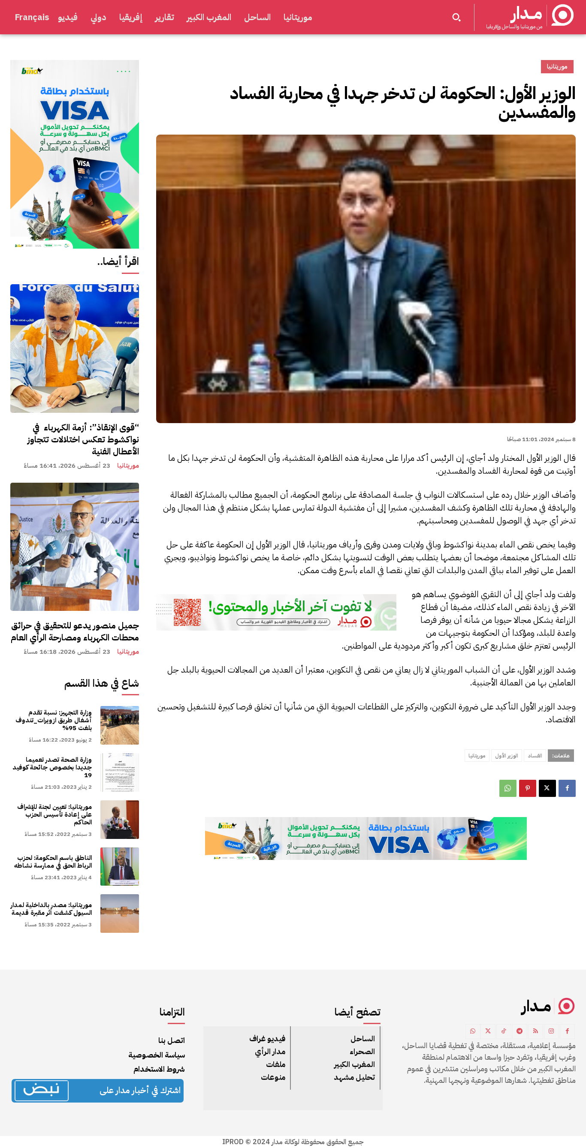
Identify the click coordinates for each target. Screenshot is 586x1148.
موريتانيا (128, 466)
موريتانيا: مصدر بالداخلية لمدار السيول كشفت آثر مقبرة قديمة (51, 908)
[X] (547, 788)
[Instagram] (551, 1031)
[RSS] (535, 1031)
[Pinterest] (527, 788)
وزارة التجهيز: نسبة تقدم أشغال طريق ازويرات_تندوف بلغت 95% (53, 720)
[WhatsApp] (508, 788)
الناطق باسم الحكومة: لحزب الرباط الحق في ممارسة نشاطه (53, 861)
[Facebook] (567, 788)
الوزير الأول (506, 756)
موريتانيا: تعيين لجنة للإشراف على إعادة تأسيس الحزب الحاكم (54, 814)
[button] (456, 17)
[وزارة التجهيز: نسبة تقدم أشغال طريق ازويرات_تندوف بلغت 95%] (119, 725)
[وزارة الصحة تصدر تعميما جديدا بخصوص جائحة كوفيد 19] (119, 772)
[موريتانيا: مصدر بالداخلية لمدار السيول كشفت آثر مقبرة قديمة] (119, 913)
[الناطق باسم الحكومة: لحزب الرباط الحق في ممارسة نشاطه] (119, 866)
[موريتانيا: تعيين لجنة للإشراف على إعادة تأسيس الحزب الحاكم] (119, 819)
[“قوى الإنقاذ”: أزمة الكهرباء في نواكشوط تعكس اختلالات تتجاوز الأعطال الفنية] (74, 348)
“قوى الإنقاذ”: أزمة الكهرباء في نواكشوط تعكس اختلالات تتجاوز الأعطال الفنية (83, 439)
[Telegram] (519, 1031)
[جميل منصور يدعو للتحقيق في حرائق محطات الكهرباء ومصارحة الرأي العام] (74, 547)
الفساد (535, 756)
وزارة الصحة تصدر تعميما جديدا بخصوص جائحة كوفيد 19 (52, 767)
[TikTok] (503, 1031)
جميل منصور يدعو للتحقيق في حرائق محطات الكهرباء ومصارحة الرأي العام (75, 631)
